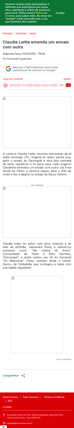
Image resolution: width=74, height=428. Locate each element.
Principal (7, 33)
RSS (10, 400)
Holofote (21, 33)
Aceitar (60, 13)
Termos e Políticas (54, 397)
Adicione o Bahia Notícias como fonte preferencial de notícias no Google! (35, 69)
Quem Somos (10, 397)
